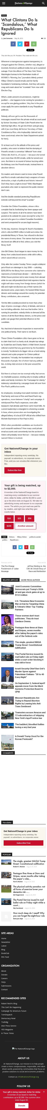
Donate (4, 974)
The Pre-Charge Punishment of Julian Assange (10, 568)
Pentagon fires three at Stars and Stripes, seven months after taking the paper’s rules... (29, 876)
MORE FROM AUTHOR (30, 580)
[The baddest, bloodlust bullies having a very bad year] (7, 725)
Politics (4, 15)
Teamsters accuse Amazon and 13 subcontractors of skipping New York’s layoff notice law (30, 715)
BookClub (5, 953)
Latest (3, 946)
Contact (4, 989)
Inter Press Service (8, 1026)
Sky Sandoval (18, 908)
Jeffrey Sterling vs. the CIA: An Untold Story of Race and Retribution (36, 568)
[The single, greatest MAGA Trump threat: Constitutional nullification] (7, 644)
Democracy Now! (8, 1018)
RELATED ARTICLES (10, 580)
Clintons (11, 537)
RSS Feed (5, 957)
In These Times (7, 1033)
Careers (4, 978)
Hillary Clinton (22, 537)
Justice (4, 633)
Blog (3, 949)
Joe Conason (8, 38)
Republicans (14, 540)
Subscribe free (15, 470)
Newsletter (5, 942)
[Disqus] (23, 789)
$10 (9, 518)
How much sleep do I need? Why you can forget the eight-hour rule (29, 914)
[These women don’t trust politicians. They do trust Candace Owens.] (7, 623)
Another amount (25, 526)
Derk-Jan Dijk (18, 919)
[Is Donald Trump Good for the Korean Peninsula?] (7, 744)
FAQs (3, 982)
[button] (43, 3)
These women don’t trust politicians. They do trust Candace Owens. (27, 618)
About (3, 971)
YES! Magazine (7, 1029)
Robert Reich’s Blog (9, 1003)
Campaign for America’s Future (13, 1011)
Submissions (6, 986)
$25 (19, 518)
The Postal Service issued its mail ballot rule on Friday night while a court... (29, 902)
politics (4, 540)
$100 (9, 526)
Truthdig (4, 1022)
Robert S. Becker (19, 867)
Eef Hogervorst (18, 895)
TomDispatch (6, 1014)
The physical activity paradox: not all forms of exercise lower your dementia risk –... (29, 889)
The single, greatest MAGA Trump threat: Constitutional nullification (28, 645)
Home (3, 938)
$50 (29, 518)
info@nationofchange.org (28, 1077)
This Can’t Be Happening (11, 1007)
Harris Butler (18, 882)
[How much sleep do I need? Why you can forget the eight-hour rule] (6, 916)
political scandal (35, 537)
